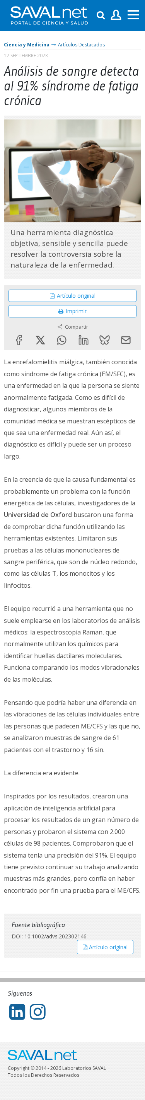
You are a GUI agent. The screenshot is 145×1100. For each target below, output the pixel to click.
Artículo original (76, 295)
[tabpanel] (72, 170)
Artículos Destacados (81, 44)
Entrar (116, 15)
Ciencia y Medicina (26, 44)
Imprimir (76, 311)
